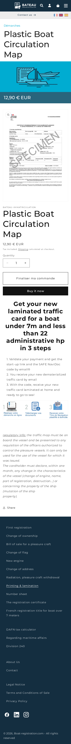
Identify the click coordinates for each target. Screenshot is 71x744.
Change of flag (17, 552)
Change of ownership (22, 536)
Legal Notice (15, 684)
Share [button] (11, 507)
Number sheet (16, 594)
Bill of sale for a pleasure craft (28, 544)
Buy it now (35, 291)
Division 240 (15, 646)
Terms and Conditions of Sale (28, 693)
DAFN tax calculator (21, 629)
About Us (13, 662)
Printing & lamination (22, 585)
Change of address (20, 569)
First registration (19, 527)
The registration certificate (26, 602)
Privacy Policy (16, 701)
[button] (66, 6)
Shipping (23, 249)
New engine (15, 560)
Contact (12, 670)
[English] (61, 15)
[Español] (66, 15)
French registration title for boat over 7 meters (34, 613)
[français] (56, 15)
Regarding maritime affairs (26, 638)
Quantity (8, 255)
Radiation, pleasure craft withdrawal (33, 577)
